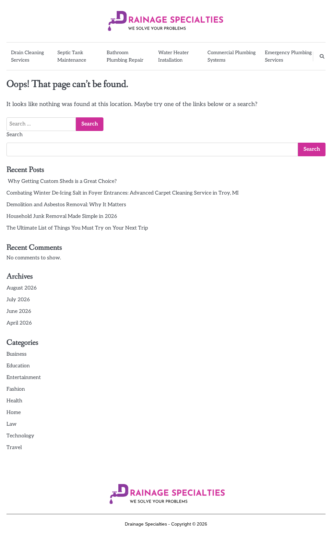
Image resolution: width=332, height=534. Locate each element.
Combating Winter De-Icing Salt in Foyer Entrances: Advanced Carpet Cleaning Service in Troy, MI (122, 193)
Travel (14, 448)
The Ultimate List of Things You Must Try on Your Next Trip (77, 228)
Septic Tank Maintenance (71, 56)
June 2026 (18, 311)
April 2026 (19, 323)
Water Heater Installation (173, 56)
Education (18, 366)
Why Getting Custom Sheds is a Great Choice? (61, 181)
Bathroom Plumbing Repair (125, 56)
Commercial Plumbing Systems (232, 56)
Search (14, 135)
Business (16, 354)
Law (11, 424)
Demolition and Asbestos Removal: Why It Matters (66, 205)
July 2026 (18, 300)
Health (14, 401)
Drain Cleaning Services (27, 56)
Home (13, 412)
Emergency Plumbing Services (288, 56)
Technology (20, 436)
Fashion (15, 389)
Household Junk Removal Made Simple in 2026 (61, 216)
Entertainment (23, 377)
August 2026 (21, 288)
